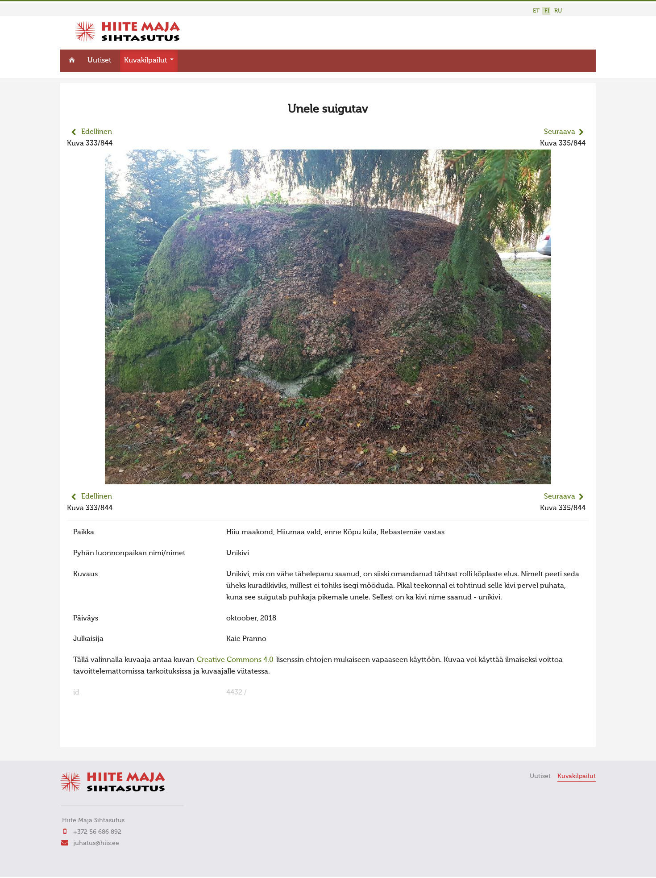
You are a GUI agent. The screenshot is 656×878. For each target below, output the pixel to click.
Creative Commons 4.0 (235, 660)
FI (546, 11)
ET (536, 11)
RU (558, 11)
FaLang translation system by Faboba (98, 735)
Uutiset (99, 60)
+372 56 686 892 (97, 832)
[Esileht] (127, 39)
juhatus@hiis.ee (96, 843)
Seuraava (559, 132)
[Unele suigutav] (328, 478)
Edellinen (96, 132)
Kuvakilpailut (146, 60)
